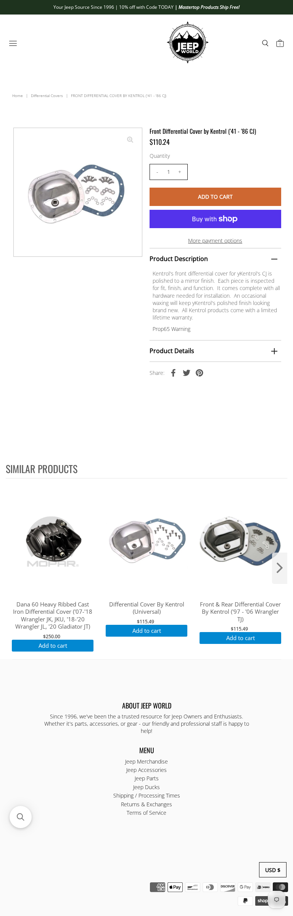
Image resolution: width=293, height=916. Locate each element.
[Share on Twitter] (186, 372)
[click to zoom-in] (130, 139)
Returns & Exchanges (146, 804)
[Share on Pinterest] (199, 372)
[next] (279, 568)
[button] (21, 817)
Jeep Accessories (146, 769)
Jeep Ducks (146, 787)
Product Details (172, 351)
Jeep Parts (147, 778)
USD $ (272, 870)
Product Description (179, 259)
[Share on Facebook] (173, 372)
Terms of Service (146, 812)
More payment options (215, 240)
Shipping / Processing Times (146, 795)
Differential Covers (47, 95)
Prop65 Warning (171, 328)
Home (17, 95)
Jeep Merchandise (146, 761)
